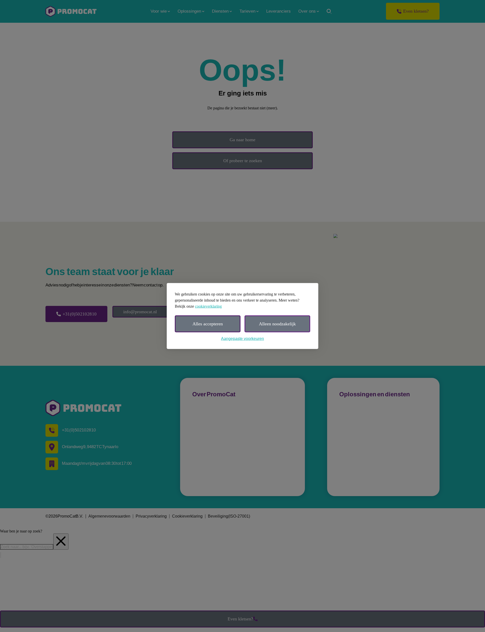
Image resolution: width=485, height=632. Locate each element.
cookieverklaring (208, 306)
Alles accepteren (207, 323)
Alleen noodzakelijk (277, 323)
